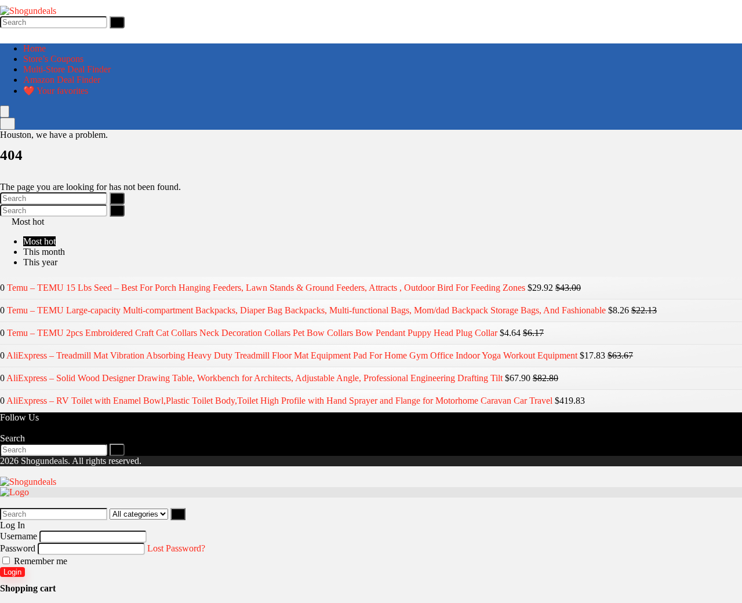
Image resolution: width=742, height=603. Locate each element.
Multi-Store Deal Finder (67, 69)
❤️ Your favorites (55, 91)
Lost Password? (176, 548)
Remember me (39, 561)
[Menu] (4, 111)
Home (34, 48)
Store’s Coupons (53, 59)
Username (18, 536)
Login (12, 572)
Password (17, 548)
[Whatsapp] (12, 428)
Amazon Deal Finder (61, 80)
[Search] (117, 22)
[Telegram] (22, 428)
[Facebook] (3, 428)
